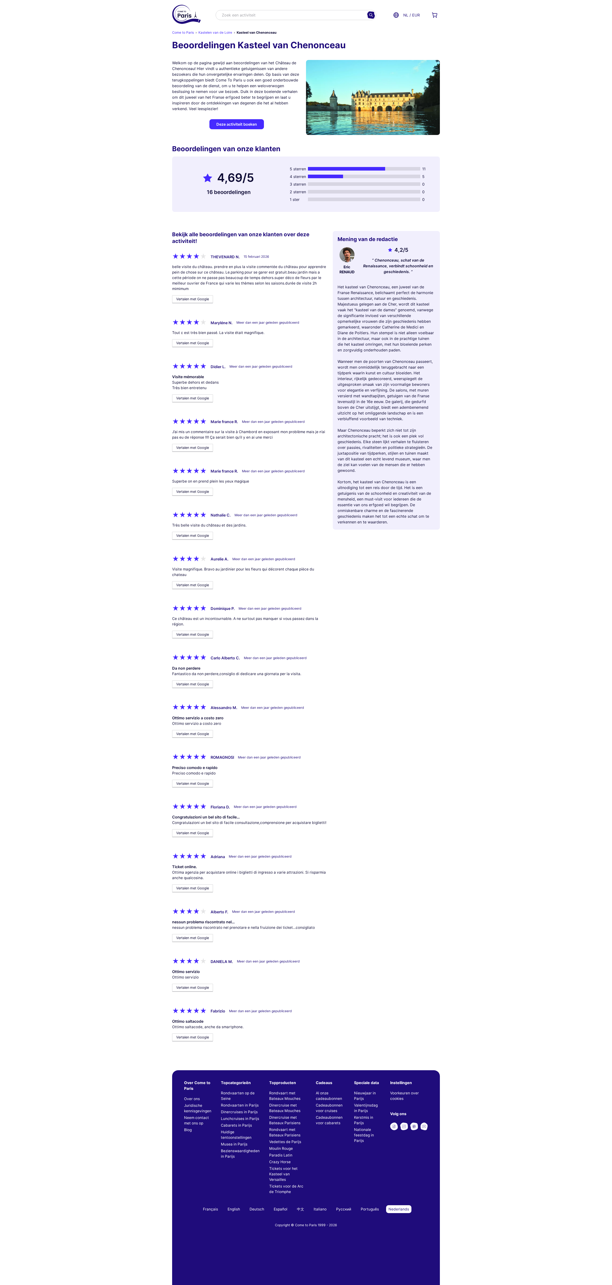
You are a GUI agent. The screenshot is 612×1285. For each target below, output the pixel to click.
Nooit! (258, 664)
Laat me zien (306, 664)
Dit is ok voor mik (353, 664)
